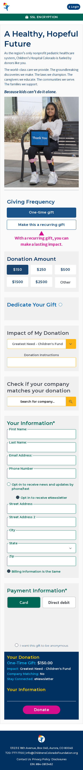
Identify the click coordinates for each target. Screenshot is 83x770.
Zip (11, 556)
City (12, 530)
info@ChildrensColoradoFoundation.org (52, 752)
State (13, 543)
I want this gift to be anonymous (44, 645)
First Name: (18, 429)
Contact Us (24, 759)
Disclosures (59, 759)
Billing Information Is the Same (36, 571)
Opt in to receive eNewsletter (44, 498)
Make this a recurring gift (41, 225)
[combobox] (41, 401)
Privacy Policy (41, 759)
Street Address (21, 504)
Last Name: (18, 442)
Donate (41, 709)
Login (75, 6)
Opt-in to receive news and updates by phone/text (42, 487)
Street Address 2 (22, 517)
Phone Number (21, 469)
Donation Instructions (41, 355)
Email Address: (20, 455)
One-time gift (41, 212)
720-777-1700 (14, 752)
